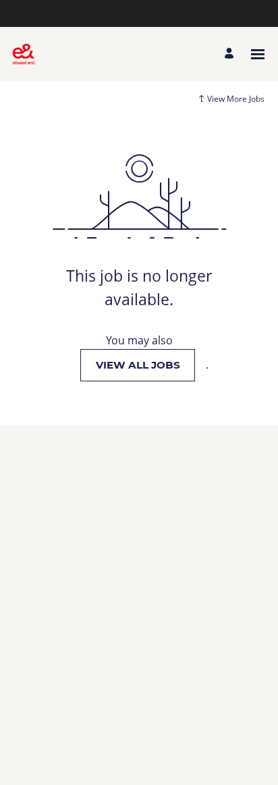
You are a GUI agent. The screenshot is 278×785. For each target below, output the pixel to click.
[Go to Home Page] (23, 53)
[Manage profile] (231, 54)
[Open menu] (258, 54)
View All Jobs (138, 364)
